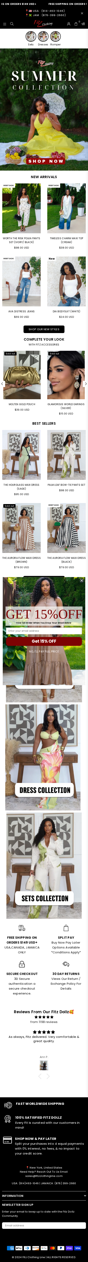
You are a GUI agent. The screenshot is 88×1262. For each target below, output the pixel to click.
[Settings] (82, 24)
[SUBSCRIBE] (81, 1225)
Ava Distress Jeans (21, 311)
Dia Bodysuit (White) (66, 311)
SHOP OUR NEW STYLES (44, 329)
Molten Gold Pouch (22, 404)
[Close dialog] (81, 580)
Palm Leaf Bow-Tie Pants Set (66, 485)
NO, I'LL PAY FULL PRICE (44, 651)
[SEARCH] (12, 24)
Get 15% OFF (44, 641)
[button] (41, 1076)
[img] (44, 1017)
